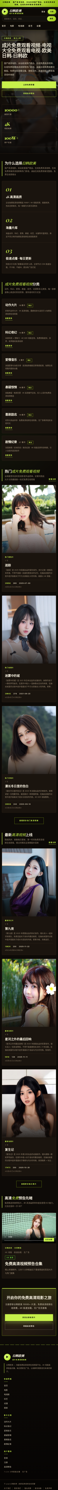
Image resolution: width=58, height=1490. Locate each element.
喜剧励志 (7, 1439)
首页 (4, 26)
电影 (12, 26)
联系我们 (17, 1488)
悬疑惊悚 (7, 1435)
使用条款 (38, 1488)
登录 (43, 12)
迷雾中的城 (12, 675)
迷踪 (8, 565)
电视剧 (21, 26)
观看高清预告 (29, 93)
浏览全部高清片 (29, 1317)
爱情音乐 (7, 1431)
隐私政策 (28, 1488)
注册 (52, 11)
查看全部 (52, 479)
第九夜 (9, 928)
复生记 (9, 1149)
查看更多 (9, 318)
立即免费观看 (29, 85)
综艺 (30, 26)
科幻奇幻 (7, 1426)
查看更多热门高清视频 (29, 821)
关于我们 (7, 1488)
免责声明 (48, 1488)
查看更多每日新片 (29, 1184)
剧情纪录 (7, 1444)
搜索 (51, 19)
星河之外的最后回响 (18, 1039)
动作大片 (7, 1422)
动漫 (39, 26)
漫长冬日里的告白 (16, 786)
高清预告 (7, 1467)
